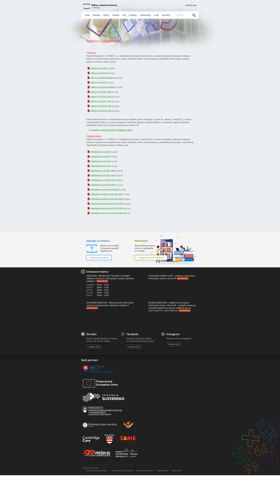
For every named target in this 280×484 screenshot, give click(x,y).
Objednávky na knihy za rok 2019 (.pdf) (110, 213)
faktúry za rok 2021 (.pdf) (105, 101)
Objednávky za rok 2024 (104, 161)
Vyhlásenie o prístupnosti (122, 470)
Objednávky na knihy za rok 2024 (108, 189)
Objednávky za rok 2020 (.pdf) (107, 180)
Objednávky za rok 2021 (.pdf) (107, 175)
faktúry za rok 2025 (103, 73)
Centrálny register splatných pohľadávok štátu (111, 130)
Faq (124, 15)
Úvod (87, 15)
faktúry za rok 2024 (102, 82)
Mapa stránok (162, 470)
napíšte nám (94, 346)
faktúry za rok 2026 (103, 68)
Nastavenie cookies (145, 470)
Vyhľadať (194, 15)
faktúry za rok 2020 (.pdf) (105, 106)
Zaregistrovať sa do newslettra (151, 257)
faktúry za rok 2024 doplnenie (106, 77)
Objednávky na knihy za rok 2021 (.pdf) (110, 203)
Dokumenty (145, 15)
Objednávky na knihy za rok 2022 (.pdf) (110, 199)
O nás (156, 15)
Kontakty (166, 15)
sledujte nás (134, 346)
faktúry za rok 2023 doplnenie (106, 87)
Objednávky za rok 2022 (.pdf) (107, 170)
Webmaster (177, 470)
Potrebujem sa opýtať (99, 257)
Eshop (106, 15)
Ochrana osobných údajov (97, 470)
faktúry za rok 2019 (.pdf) (105, 110)
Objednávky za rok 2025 (104, 156)
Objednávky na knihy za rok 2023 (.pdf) (110, 194)
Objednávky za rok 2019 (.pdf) (107, 185)
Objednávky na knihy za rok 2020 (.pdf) (110, 208)
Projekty (133, 15)
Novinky (115, 15)
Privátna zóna (191, 5)
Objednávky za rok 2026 (104, 152)
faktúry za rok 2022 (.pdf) (105, 96)
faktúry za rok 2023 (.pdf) (105, 92)
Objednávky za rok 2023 (104, 166)
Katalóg (96, 15)
